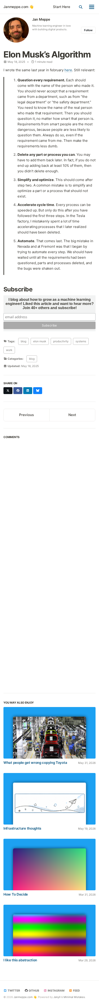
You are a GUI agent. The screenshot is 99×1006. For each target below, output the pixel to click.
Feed (76, 990)
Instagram (55, 990)
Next (72, 415)
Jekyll (57, 997)
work (9, 350)
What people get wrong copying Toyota (35, 762)
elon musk (39, 341)
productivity (61, 341)
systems (81, 341)
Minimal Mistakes (74, 997)
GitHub (33, 990)
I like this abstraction (20, 960)
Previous (26, 415)
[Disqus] (49, 503)
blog (23, 341)
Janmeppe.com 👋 (18, 7)
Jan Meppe (41, 19)
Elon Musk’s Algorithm (46, 54)
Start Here (61, 7)
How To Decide (15, 894)
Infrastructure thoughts (22, 828)
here (68, 70)
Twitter (13, 990)
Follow (88, 30)
